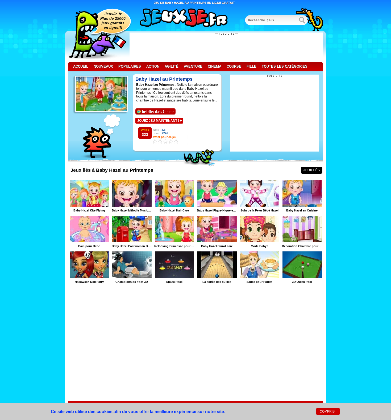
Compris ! (328, 411)
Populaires (129, 66)
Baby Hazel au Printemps (164, 79)
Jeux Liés (311, 170)
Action (152, 66)
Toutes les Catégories (284, 66)
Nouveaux (103, 66)
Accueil (80, 66)
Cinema (214, 66)
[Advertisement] (226, 47)
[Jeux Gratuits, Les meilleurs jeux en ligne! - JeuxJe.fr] (190, 18)
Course (234, 66)
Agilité (171, 66)
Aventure (193, 66)
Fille (251, 66)
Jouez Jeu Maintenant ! (158, 121)
